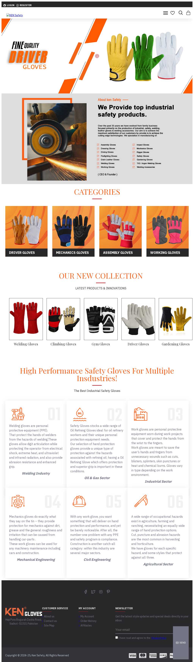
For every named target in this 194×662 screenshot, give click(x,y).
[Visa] (132, 655)
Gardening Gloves (176, 344)
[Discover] (163, 655)
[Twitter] (93, 591)
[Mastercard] (142, 655)
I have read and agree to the (142, 637)
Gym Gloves (101, 344)
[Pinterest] (108, 591)
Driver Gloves (138, 344)
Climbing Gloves (63, 344)
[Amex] (153, 655)
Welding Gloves (26, 344)
